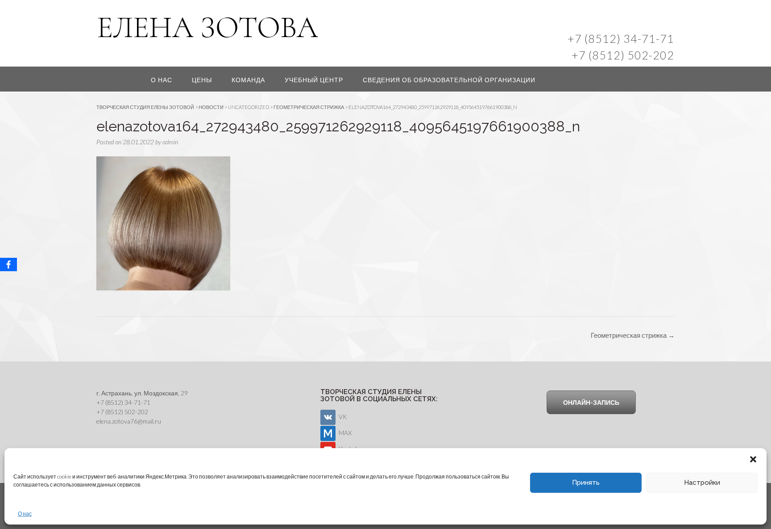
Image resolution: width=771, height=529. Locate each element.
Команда (248, 80)
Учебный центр (314, 80)
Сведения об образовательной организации (449, 80)
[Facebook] (8, 264)
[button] (753, 459)
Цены (202, 80)
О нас (25, 513)
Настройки (702, 483)
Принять (586, 483)
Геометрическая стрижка (633, 335)
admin (170, 142)
